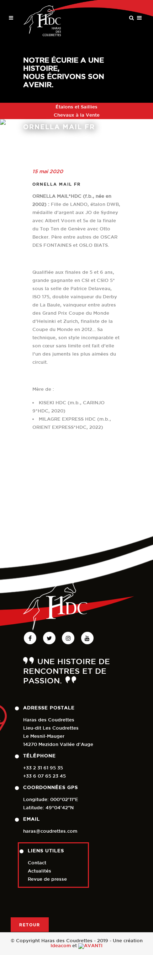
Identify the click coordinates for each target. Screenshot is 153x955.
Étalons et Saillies (76, 107)
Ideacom (61, 945)
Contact (37, 862)
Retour (29, 924)
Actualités (39, 871)
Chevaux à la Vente (77, 115)
